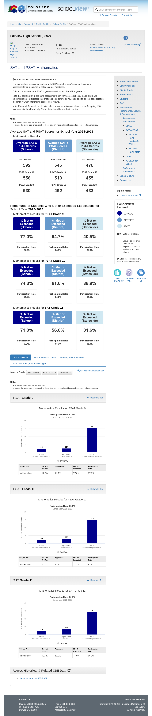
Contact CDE (61, 706)
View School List (96, 50)
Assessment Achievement (129, 120)
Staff (122, 103)
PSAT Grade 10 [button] (49, 372)
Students (124, 98)
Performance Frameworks (129, 170)
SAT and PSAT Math (134, 150)
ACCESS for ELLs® (132, 162)
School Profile (59, 24)
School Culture (127, 175)
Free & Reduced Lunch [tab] (45, 357)
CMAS (129, 125)
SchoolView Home (129, 81)
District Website (131, 44)
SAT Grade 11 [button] (65, 372)
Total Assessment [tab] (20, 357)
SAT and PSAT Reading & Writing (134, 139)
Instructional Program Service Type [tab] (29, 363)
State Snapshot (25, 24)
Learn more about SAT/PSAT (33, 678)
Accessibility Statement (65, 709)
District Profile (42, 24)
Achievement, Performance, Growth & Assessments (130, 110)
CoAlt (128, 156)
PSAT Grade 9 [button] (33, 372)
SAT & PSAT (132, 130)
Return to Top (96, 397)
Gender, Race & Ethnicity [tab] (72, 357)
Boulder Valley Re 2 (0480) (102, 47)
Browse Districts (109, 15)
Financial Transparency (129, 195)
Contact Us (127, 15)
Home (12, 24)
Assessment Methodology (92, 370)
